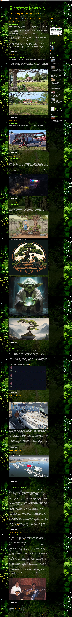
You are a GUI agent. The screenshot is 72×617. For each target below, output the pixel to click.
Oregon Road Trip (41, 18)
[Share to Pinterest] (16, 51)
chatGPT (18, 524)
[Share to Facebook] (15, 51)
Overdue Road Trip (15, 398)
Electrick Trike (53, 43)
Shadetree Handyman (54, 50)
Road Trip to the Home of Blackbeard (58, 117)
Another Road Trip (58, 59)
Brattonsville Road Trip (16, 57)
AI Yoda (11, 348)
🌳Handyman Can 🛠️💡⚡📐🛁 (21, 18)
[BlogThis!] (12, 51)
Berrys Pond (32, 18)
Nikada (35, 614)
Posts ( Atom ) (17, 608)
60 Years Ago (13, 24)
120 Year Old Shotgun (58, 78)
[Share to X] (13, 51)
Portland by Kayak (50, 18)
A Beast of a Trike (14, 123)
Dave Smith (26, 539)
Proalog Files (53, 42)
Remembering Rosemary (55, 25)
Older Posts (45, 606)
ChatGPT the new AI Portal (17, 487)
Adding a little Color (15, 159)
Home (11, 18)
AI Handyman (13, 204)
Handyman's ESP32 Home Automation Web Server (58, 108)
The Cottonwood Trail (54, 24)
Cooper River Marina (15, 453)
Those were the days (15, 535)
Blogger (42, 614)
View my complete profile (54, 55)
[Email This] (11, 51)
